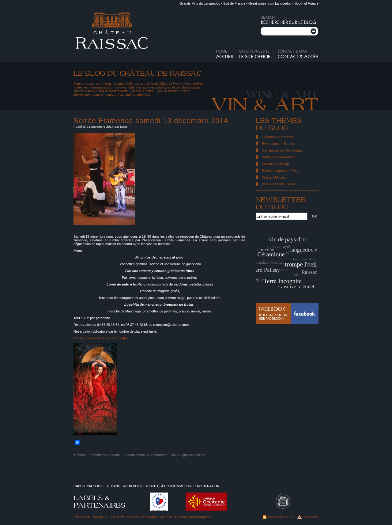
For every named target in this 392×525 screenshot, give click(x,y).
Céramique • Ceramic (278, 137)
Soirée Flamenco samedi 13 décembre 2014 (151, 120)
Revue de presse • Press (281, 170)
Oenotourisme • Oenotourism (145, 455)
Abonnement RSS (281, 517)
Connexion (310, 517)
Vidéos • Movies (274, 177)
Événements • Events (105, 455)
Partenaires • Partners (278, 157)
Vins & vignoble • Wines (187, 455)
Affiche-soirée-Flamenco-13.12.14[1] (101, 338)
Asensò (166, 517)
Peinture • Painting (275, 164)
